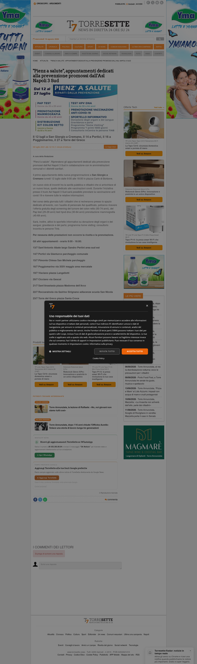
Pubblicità (104, 654)
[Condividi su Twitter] (40, 500)
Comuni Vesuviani (118, 46)
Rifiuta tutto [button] (107, 351)
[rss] (161, 2)
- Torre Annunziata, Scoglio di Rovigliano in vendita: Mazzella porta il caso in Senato (140, 413)
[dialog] (98, 332)
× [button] (147, 306)
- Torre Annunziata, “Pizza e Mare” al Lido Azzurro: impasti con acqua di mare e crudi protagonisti (143, 391)
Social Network (109, 53)
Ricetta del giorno (90, 53)
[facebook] (148, 2)
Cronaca (53, 46)
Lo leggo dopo (110, 147)
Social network (121, 645)
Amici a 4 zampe (89, 645)
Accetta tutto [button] (135, 351)
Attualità (39, 46)
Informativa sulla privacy (101, 344)
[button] (60, 351)
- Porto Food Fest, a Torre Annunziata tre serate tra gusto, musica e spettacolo (143, 380)
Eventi (37, 53)
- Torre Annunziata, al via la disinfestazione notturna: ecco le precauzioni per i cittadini (142, 369)
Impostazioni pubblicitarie (101, 340)
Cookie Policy (92, 654)
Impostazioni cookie (79, 344)
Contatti (158, 53)
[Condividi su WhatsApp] (45, 500)
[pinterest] (157, 2)
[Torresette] (98, 26)
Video (147, 53)
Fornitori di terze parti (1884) (104, 330)
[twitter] (152, 2)
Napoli (159, 46)
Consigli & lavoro (72, 645)
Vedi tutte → (159, 107)
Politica (65, 46)
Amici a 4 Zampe (71, 53)
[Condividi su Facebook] (35, 500)
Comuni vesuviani (114, 634)
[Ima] (144, 272)
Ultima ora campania (133, 634)
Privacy (69, 654)
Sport (90, 46)
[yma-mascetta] (44, 26)
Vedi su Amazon (46, 384)
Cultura (78, 46)
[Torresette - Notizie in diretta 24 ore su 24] (99, 620)
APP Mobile (115, 654)
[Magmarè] (144, 442)
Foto (138, 53)
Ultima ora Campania (141, 46)
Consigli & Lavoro (52, 53)
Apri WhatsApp (45, 455)
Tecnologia (126, 53)
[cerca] (160, 39)
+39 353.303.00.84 (54, 446)
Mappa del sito (127, 654)
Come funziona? (41, 486)
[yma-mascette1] (153, 26)
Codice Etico (79, 654)
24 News (101, 46)
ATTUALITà (44, 60)
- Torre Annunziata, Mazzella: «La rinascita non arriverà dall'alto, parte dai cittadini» (142, 402)
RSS (137, 654)
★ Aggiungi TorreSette (47, 477)
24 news (101, 634)
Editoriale (92, 634)
